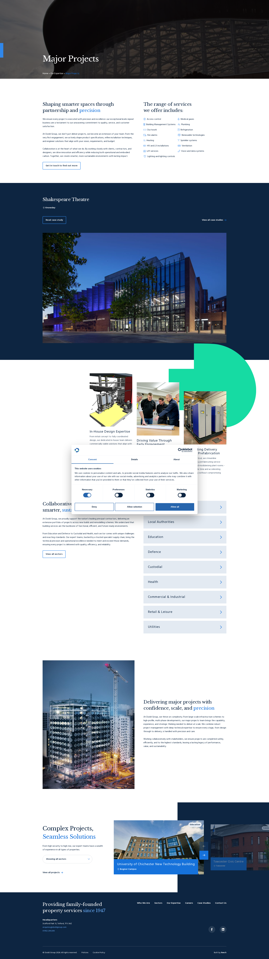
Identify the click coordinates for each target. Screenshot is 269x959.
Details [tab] (134, 459)
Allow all (175, 507)
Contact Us (220, 903)
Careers (189, 903)
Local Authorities (161, 522)
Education (155, 537)
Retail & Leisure (160, 612)
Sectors (158, 903)
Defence (154, 552)
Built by (220, 952)
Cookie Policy (99, 952)
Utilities (154, 627)
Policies (85, 952)
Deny (94, 507)
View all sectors (54, 554)
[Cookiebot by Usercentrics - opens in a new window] (182, 450)
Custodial (155, 567)
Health (153, 582)
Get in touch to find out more (61, 166)
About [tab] (176, 459)
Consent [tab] (92, 459)
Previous (203, 846)
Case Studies (204, 903)
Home (45, 73)
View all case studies (212, 220)
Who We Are (143, 903)
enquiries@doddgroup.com (54, 927)
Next (203, 855)
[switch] (119, 495)
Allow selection (134, 507)
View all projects (51, 872)
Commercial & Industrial (166, 597)
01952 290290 (49, 931)
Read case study (54, 220)
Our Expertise (56, 73)
